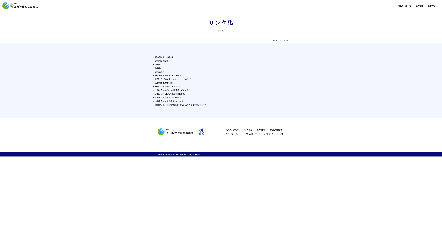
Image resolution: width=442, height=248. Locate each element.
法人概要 (419, 5)
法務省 (158, 64)
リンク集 (280, 134)
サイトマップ (268, 134)
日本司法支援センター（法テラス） (170, 75)
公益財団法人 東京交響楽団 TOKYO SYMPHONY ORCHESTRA (180, 104)
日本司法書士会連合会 (164, 57)
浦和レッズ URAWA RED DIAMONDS (170, 93)
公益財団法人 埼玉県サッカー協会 (169, 101)
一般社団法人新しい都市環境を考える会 (171, 90)
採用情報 (431, 5)
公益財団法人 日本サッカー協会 (168, 97)
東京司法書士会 (161, 60)
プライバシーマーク (252, 134)
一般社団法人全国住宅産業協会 (168, 86)
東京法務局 (159, 71)
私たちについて (404, 5)
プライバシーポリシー (234, 134)
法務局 (158, 68)
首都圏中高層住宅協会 (164, 82)
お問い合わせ (276, 129)
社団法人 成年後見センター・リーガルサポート (174, 79)
